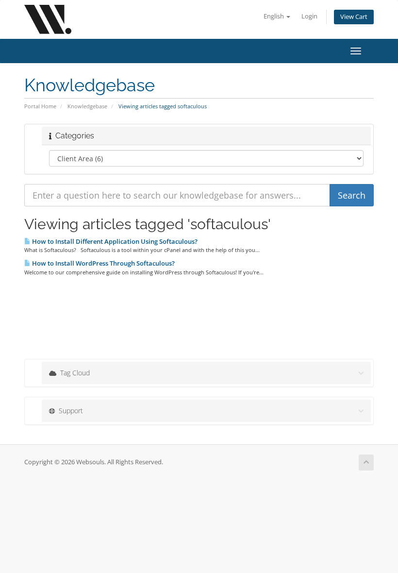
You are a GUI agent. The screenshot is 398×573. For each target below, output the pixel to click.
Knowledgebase (87, 106)
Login (309, 16)
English (274, 16)
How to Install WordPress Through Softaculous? (103, 263)
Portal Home (40, 106)
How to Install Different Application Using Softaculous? (114, 241)
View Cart (353, 17)
